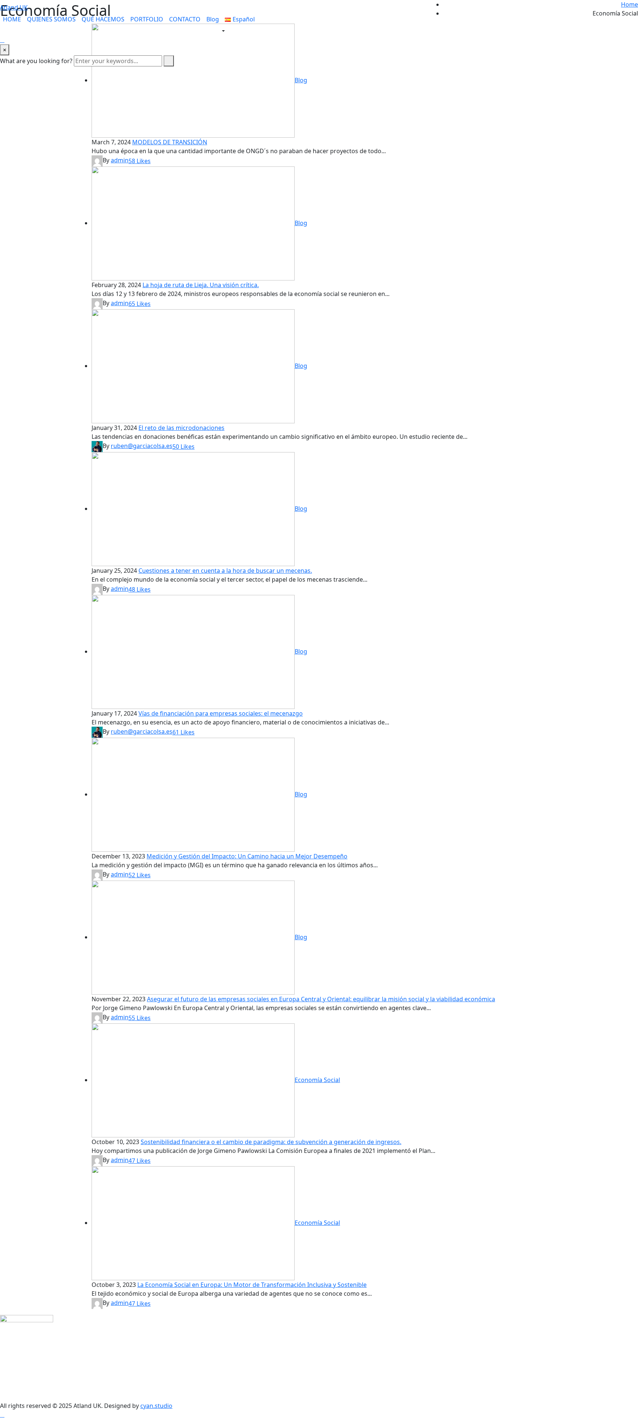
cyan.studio (156, 1406)
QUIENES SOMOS (51, 19)
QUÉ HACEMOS (103, 19)
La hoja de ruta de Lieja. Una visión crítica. (201, 285)
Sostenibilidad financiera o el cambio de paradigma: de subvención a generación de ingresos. (271, 1142)
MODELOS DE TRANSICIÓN (169, 142)
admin (119, 160)
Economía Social (317, 1080)
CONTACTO (184, 19)
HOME (12, 19)
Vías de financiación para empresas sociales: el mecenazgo (220, 713)
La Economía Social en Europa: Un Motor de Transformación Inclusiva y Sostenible (252, 1285)
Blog (212, 19)
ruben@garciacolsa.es (141, 446)
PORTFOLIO (146, 19)
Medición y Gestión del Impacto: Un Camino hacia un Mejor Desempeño (247, 856)
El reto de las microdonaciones (181, 428)
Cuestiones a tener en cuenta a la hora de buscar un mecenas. (225, 570)
